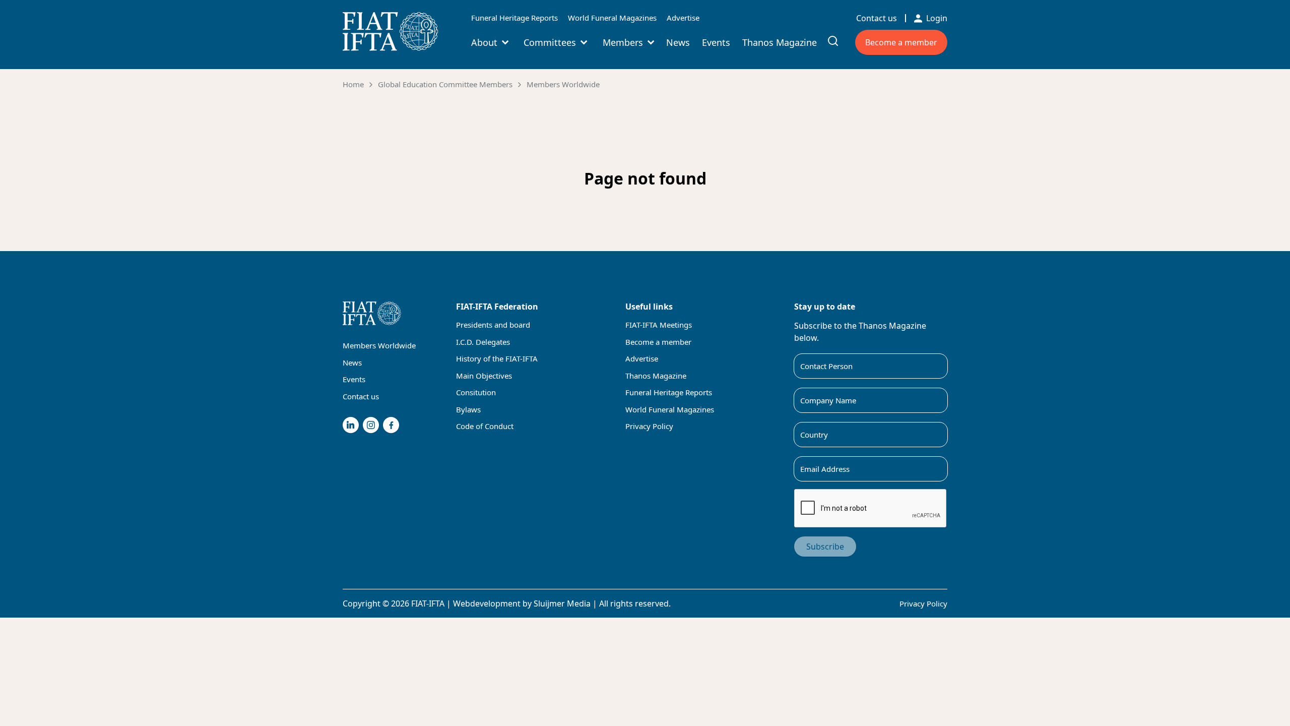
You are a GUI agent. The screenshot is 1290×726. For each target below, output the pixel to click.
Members (623, 42)
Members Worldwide (563, 84)
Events (716, 42)
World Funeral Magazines (612, 18)
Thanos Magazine (779, 42)
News (678, 42)
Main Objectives (484, 376)
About (484, 42)
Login (936, 18)
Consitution (476, 392)
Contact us (876, 18)
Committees (550, 42)
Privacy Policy (649, 426)
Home (353, 84)
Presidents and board (493, 325)
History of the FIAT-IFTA (497, 358)
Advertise (683, 18)
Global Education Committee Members (445, 84)
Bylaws (468, 409)
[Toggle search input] (833, 41)
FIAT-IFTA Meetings (658, 325)
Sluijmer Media (562, 603)
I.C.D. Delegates (483, 342)
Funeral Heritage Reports (514, 18)
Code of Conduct (484, 426)
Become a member (901, 42)
